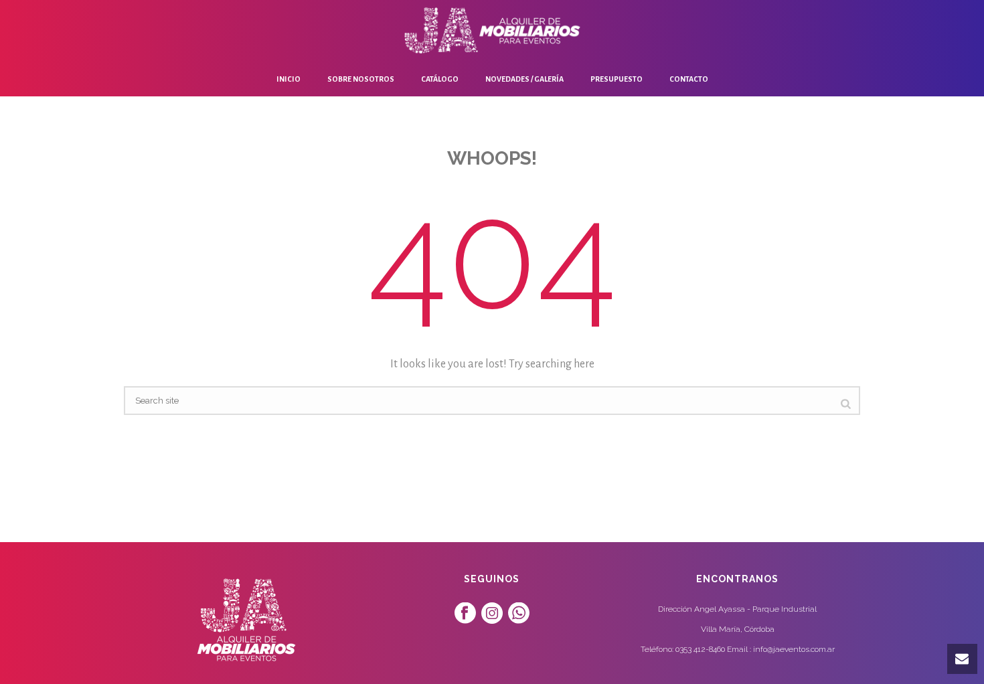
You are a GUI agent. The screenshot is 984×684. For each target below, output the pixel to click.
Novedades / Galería (524, 79)
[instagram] (492, 613)
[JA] (492, 30)
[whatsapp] (518, 613)
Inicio (288, 79)
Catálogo (440, 79)
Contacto (688, 79)
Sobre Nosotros (360, 79)
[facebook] (465, 613)
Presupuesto (616, 79)
